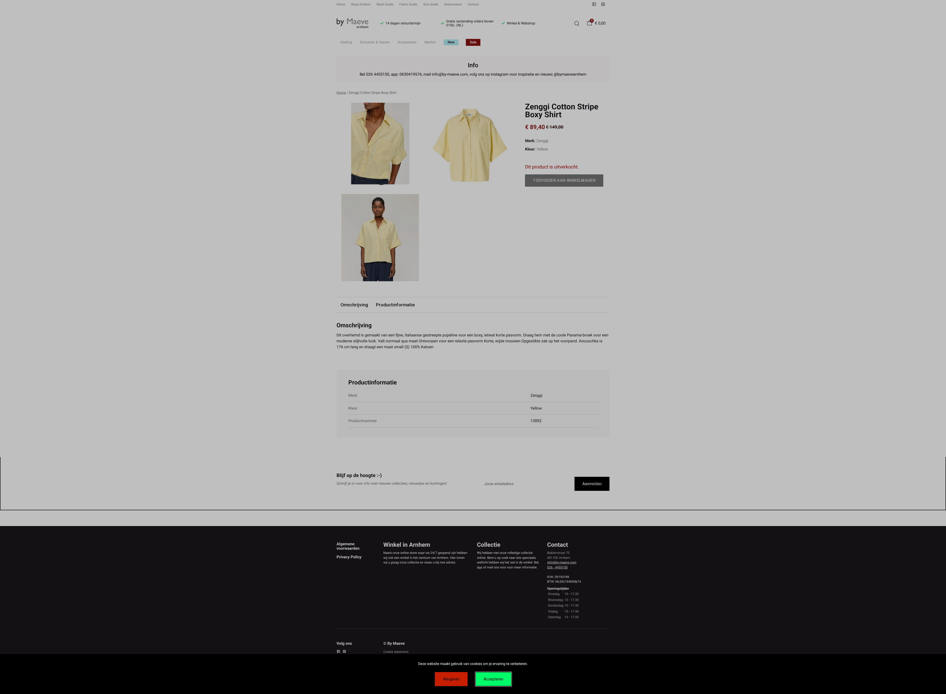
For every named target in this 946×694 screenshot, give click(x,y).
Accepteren (493, 679)
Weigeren (451, 679)
